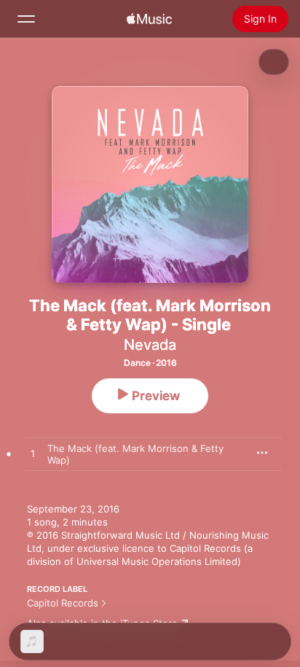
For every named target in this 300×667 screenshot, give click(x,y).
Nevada (150, 345)
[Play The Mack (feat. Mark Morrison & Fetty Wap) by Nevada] (32, 454)
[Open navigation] (26, 19)
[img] (149, 19)
